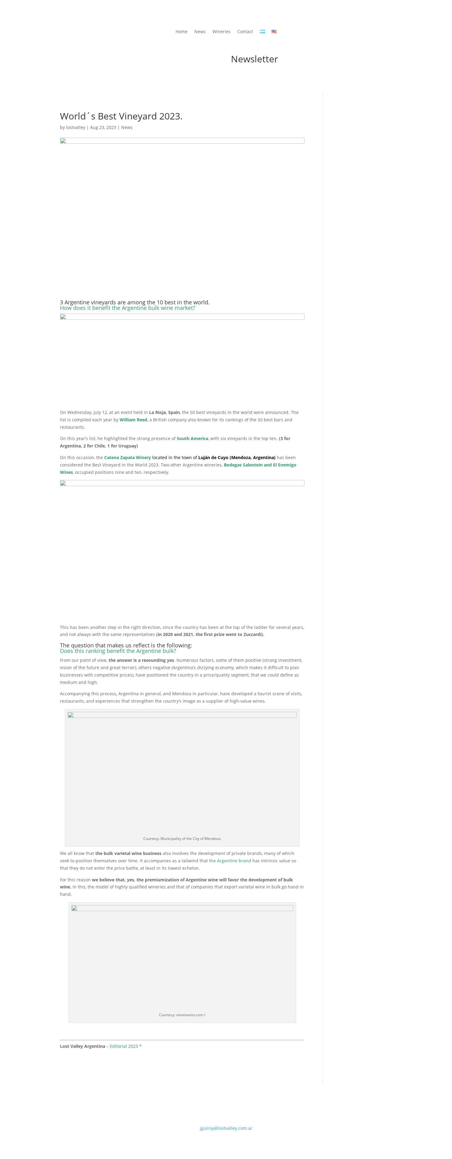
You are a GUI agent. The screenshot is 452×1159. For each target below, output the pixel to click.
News (200, 31)
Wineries (221, 31)
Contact (245, 31)
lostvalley (75, 127)
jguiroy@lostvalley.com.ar (226, 1128)
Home (182, 31)
